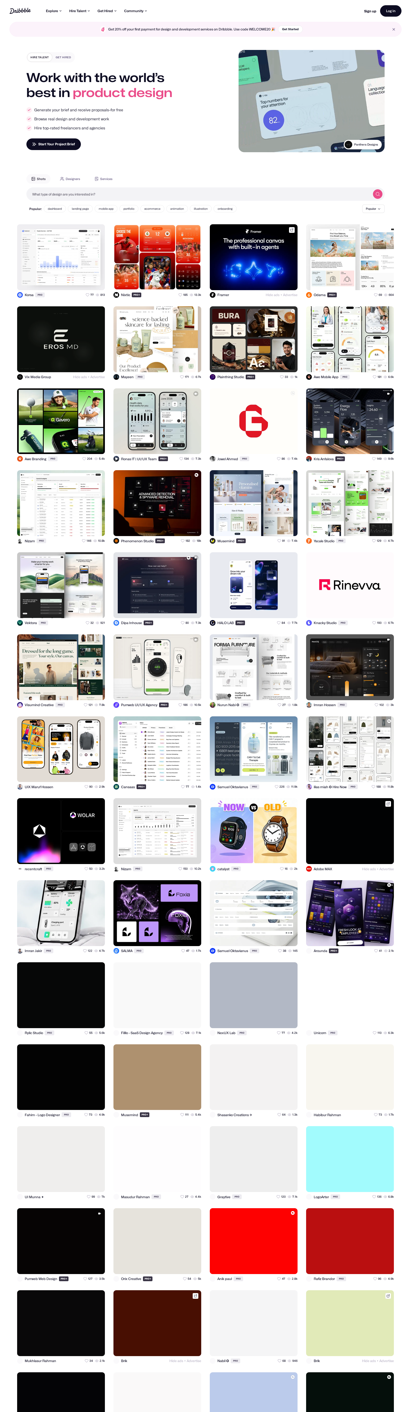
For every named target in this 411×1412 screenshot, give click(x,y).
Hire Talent (77, 11)
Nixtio (374, 144)
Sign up (370, 11)
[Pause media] (246, 145)
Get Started (290, 29)
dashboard (55, 208)
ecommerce (152, 208)
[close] (393, 29)
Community (133, 11)
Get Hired (105, 11)
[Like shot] (97, 282)
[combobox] (198, 194)
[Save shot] (87, 282)
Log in (391, 11)
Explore (52, 11)
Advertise (290, 295)
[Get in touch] (78, 282)
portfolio (128, 208)
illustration (201, 208)
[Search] (377, 194)
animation (177, 208)
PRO (40, 294)
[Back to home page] (20, 11)
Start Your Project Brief (56, 144)
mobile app (106, 208)
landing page (80, 208)
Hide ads (272, 295)
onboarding (225, 208)
